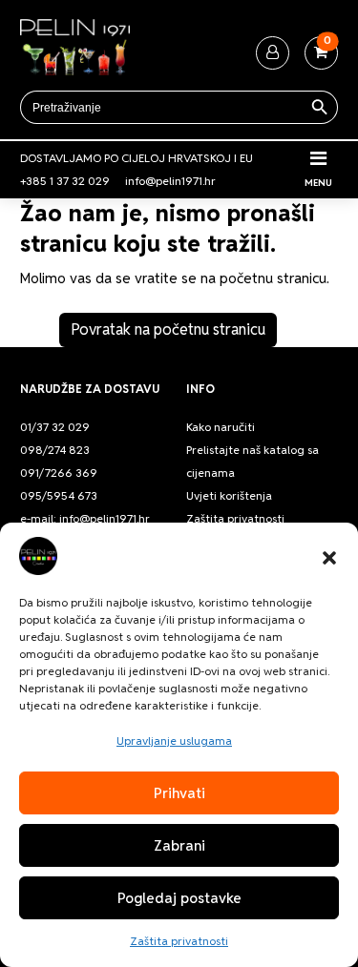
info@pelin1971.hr (170, 181)
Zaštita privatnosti (179, 941)
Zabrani (179, 845)
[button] (329, 556)
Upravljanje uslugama (174, 740)
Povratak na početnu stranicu (168, 329)
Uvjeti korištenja (229, 495)
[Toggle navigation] (318, 158)
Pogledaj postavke (179, 898)
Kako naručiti (220, 427)
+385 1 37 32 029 (65, 181)
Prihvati (179, 793)
